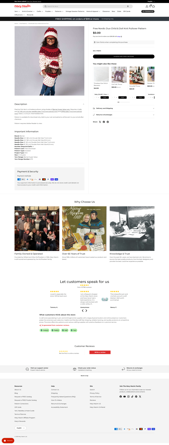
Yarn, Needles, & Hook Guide (24, 411)
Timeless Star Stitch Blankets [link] (101, 84)
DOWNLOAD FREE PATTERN (124, 56)
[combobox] (88, 6)
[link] (101, 74)
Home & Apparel (92, 11)
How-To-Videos (56, 400)
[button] (128, 6)
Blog (16, 393)
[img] (84, 285)
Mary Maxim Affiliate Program (25, 418)
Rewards (30, 15)
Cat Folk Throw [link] (117, 84)
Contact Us (55, 390)
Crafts (39, 11)
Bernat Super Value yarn (61, 109)
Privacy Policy (94, 393)
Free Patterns (23, 23)
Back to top (84, 375)
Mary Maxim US (95, 404)
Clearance (106, 11)
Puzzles (48, 11)
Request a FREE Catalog (23, 397)
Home (16, 23)
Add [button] (104, 97)
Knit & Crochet (27, 11)
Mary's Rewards (20, 421)
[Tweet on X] (100, 122)
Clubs (119, 11)
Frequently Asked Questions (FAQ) (63, 397)
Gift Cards (126, 11)
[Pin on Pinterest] (108, 122)
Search (92, 390)
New (113, 11)
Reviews (93, 400)
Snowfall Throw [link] (134, 86)
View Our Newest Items (34, 1)
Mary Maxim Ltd (22, 436)
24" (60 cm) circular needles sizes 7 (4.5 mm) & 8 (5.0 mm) (38, 111)
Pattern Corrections (21, 404)
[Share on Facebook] (104, 122)
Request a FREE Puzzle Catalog (26, 400)
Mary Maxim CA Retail (97, 407)
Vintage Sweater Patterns (75, 11)
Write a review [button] (100, 352)
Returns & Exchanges (58, 404)
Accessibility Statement (59, 407)
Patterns (58, 11)
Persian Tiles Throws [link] (154, 83)
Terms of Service (20, 414)
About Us (18, 390)
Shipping (54, 393)
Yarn (16, 11)
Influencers (19, 15)
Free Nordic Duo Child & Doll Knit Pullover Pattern (39, 23)
